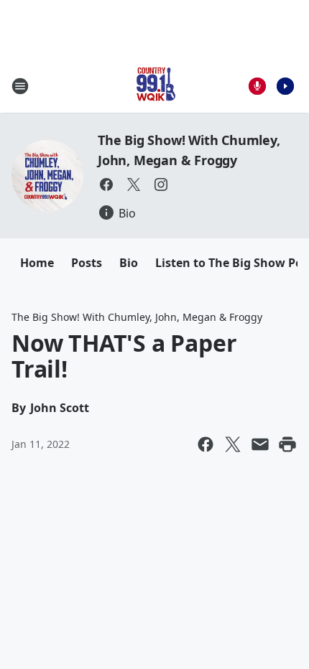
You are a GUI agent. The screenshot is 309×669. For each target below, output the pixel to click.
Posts (86, 263)
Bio (128, 263)
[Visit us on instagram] (161, 184)
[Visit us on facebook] (106, 184)
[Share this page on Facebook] (205, 444)
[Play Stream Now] (285, 86)
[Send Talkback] (257, 86)
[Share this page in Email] (260, 444)
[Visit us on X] (133, 184)
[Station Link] (154, 85)
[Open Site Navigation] (20, 86)
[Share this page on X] (233, 444)
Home (37, 263)
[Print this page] (287, 444)
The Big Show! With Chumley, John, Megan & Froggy (136, 317)
